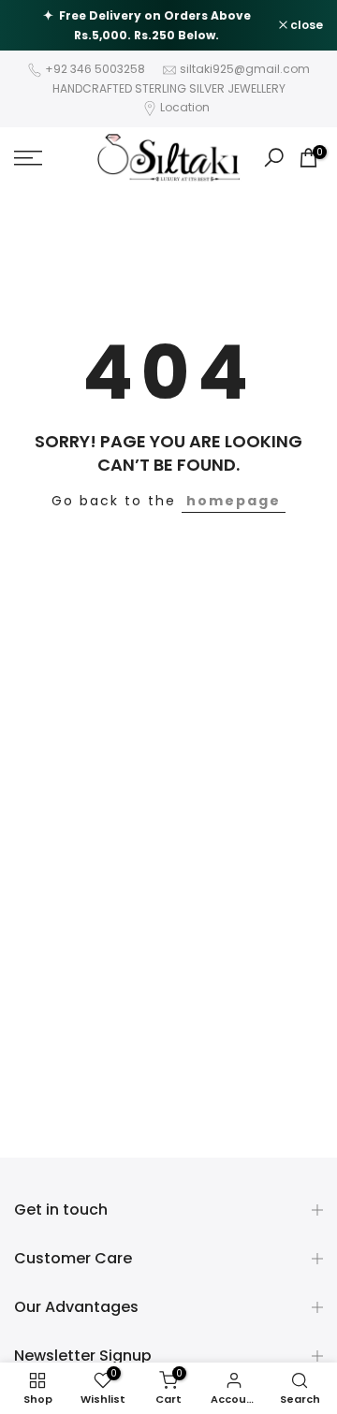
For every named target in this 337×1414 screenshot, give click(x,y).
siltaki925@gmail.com (245, 69)
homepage (233, 500)
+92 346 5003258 (95, 69)
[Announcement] (146, 25)
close (305, 25)
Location (185, 107)
